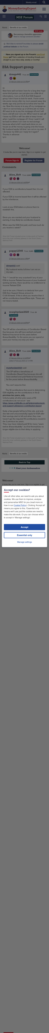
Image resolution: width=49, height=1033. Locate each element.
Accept (24, 527)
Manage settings (24, 541)
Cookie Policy (20, 505)
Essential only (24, 535)
